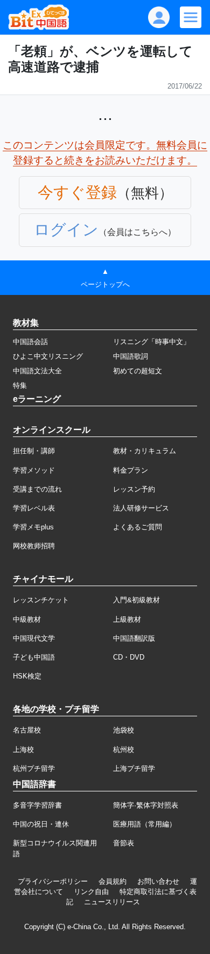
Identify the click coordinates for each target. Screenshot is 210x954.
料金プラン (130, 470)
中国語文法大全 (37, 371)
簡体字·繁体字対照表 (145, 805)
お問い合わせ (158, 881)
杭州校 (123, 749)
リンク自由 (91, 892)
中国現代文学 (34, 638)
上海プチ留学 (134, 768)
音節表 (123, 843)
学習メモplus (33, 527)
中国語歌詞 (130, 356)
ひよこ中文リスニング (48, 356)
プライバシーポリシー (53, 881)
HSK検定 (27, 676)
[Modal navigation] (190, 17)
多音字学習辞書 (37, 805)
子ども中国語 (34, 657)
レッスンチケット (41, 600)
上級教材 (127, 619)
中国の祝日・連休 (41, 824)
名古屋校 (27, 730)
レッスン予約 (134, 489)
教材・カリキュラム (144, 451)
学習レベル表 (34, 508)
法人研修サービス (141, 508)
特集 (20, 385)
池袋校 (123, 730)
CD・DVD (128, 657)
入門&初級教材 (136, 600)
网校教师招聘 (34, 546)
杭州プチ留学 (34, 768)
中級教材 (27, 619)
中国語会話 (30, 342)
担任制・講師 (34, 451)
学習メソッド (34, 470)
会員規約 (113, 881)
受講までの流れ (37, 489)
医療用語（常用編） (144, 824)
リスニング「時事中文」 (151, 342)
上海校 (23, 749)
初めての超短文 (137, 371)
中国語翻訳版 (134, 638)
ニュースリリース (112, 902)
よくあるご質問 (137, 527)
